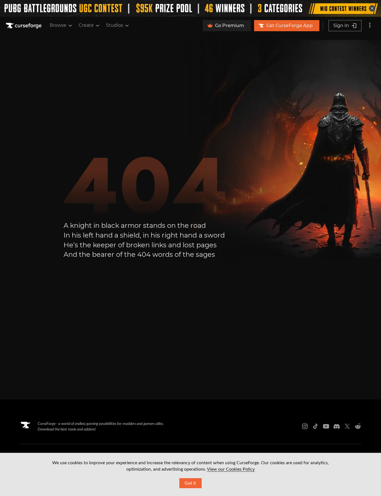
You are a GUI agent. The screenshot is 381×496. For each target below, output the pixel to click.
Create (86, 25)
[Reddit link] (358, 426)
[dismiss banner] (372, 8)
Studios (114, 25)
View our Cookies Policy (231, 469)
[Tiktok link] (315, 426)
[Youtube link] (326, 426)
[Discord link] (336, 426)
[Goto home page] (24, 25)
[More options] (369, 25)
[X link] (347, 426)
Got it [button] (190, 483)
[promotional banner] (190, 8)
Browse (58, 25)
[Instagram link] (305, 426)
